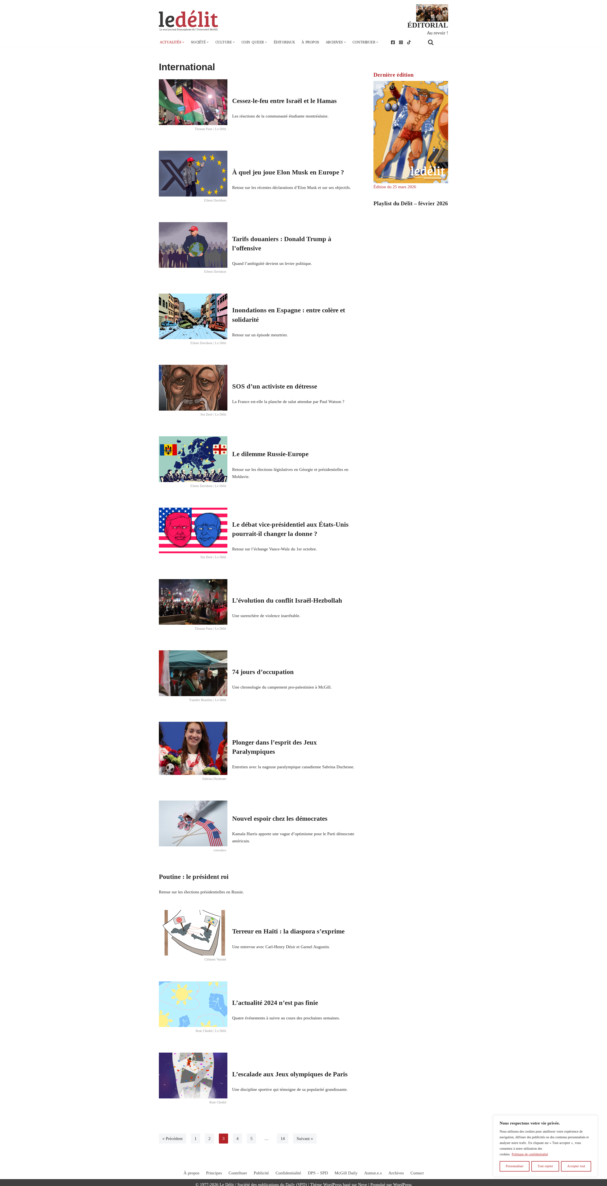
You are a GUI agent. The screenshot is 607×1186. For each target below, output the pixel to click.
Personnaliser (515, 1166)
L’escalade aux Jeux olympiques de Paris (290, 1074)
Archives (396, 1173)
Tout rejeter (545, 1166)
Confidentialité (288, 1173)
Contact (417, 1173)
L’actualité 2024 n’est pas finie (275, 1002)
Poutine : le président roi (194, 876)
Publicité (261, 1173)
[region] (545, 1146)
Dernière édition (393, 75)
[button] (183, 42)
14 (283, 1138)
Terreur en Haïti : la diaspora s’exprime (288, 931)
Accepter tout (576, 1166)
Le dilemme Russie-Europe (270, 454)
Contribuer (238, 1173)
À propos (310, 42)
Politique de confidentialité (530, 1154)
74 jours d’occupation (263, 671)
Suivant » (305, 1138)
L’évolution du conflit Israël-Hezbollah (287, 600)
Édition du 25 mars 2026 (394, 186)
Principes (214, 1173)
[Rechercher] (437, 42)
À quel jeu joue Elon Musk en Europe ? (288, 172)
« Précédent (172, 1138)
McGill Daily (346, 1173)
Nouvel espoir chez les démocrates (279, 818)
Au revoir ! (437, 32)
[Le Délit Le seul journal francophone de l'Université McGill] (188, 20)
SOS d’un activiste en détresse (274, 386)
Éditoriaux (284, 42)
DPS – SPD (318, 1173)
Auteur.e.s (373, 1173)
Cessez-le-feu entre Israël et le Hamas (284, 100)
